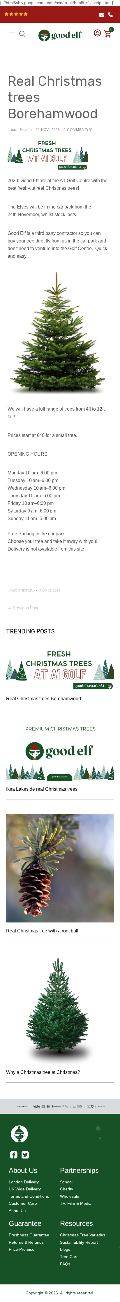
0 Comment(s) (78, 130)
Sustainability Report (79, 1242)
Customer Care (23, 1203)
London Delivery (24, 1182)
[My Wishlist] (107, 28)
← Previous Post (23, 607)
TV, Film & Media (75, 1203)
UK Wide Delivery (25, 1189)
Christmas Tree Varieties (82, 1235)
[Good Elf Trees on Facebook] (14, 1154)
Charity (66, 1189)
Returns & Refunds (26, 1242)
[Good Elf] (60, 33)
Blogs (65, 1249)
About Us (17, 1210)
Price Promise (21, 1249)
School (66, 1182)
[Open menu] (12, 34)
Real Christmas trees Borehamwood (43, 698)
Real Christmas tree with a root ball (42, 930)
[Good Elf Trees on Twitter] (25, 1154)
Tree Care (69, 1256)
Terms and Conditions (29, 1196)
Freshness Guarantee (29, 1235)
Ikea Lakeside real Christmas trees (41, 789)
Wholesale (69, 1196)
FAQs (65, 1264)
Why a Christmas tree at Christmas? (43, 1072)
